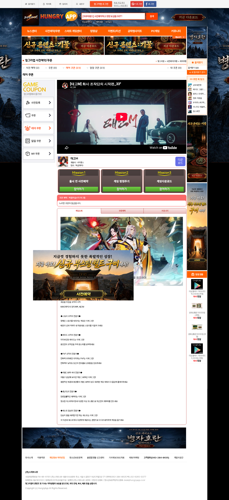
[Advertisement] (63, 64)
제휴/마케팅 (134, 457)
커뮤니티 (165, 211)
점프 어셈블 (197, 98)
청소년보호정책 (75, 457)
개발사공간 (178, 457)
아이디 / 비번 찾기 (121, 6)
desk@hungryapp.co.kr (134, 480)
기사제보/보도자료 (116, 457)
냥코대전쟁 (196, 85)
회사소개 (29, 457)
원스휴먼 (196, 111)
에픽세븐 (99, 22)
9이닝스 (108, 22)
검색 (152, 16)
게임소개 (79, 211)
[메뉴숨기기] (179, 37)
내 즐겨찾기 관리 (197, 72)
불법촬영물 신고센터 (95, 457)
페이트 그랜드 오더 (199, 89)
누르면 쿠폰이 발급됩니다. (70, 203)
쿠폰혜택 (122, 211)
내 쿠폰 (175, 68)
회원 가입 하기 (119, 3)
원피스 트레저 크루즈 (199, 94)
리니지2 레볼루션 (199, 107)
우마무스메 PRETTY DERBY (199, 102)
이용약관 (41, 457)
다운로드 (180, 161)
